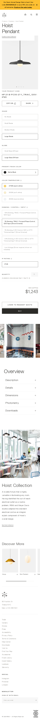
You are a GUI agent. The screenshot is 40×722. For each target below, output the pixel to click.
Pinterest (5, 682)
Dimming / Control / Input (14, 207)
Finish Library (7, 658)
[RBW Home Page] (11, 15)
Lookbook (5, 664)
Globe (4, 145)
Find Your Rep (7, 651)
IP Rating (6, 258)
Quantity (6, 274)
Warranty (5, 667)
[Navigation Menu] (37, 14)
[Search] (31, 14)
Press (4, 629)
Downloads (6, 645)
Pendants (11, 21)
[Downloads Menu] (17, 574)
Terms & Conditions (9, 639)
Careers (4, 623)
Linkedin (5, 685)
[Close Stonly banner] (37, 5)
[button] (21, 180)
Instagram (5, 678)
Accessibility (6, 632)
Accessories (6, 654)
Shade (4, 111)
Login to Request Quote (20, 305)
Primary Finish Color (11, 166)
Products (4, 21)
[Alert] (29, 278)
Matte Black (12, 172)
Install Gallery (7, 661)
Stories (4, 626)
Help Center (6, 642)
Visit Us (4, 648)
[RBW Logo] (20, 595)
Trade (4, 620)
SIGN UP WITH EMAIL (10, 695)
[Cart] (25, 14)
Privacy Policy (7, 635)
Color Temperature (11, 180)
